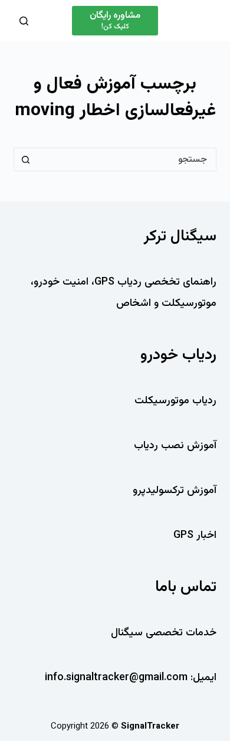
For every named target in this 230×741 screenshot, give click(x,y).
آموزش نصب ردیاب (175, 446)
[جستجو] (23, 21)
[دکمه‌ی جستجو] (25, 159)
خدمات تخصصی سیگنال (163, 633)
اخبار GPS (194, 535)
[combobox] (126, 159)
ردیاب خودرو (178, 355)
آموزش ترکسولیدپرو (174, 490)
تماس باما (185, 587)
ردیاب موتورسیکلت (175, 401)
